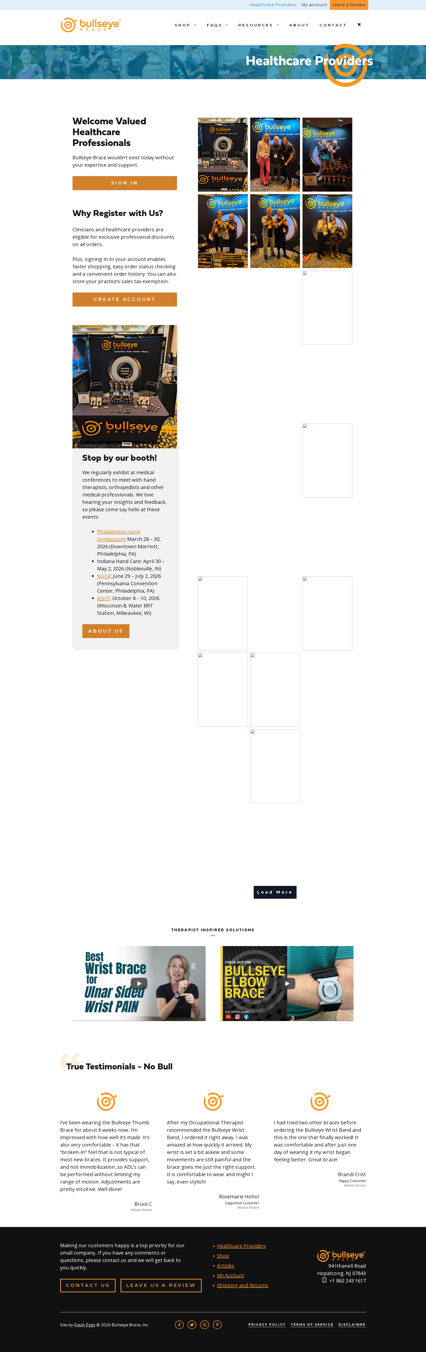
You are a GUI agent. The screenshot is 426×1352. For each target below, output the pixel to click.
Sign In (124, 183)
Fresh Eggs (84, 1325)
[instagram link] (204, 1324)
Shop (183, 25)
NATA (103, 576)
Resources (255, 25)
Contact (333, 25)
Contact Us (88, 1285)
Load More (275, 892)
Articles (225, 1265)
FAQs (214, 25)
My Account (230, 1275)
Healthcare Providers (273, 4)
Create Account (124, 299)
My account (314, 4)
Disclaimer (352, 1324)
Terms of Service (312, 1324)
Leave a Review (349, 4)
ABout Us (106, 631)
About (299, 25)
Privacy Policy (267, 1324)
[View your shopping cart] (359, 25)
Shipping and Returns (242, 1285)
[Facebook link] (179, 1324)
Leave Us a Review (161, 1285)
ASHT (103, 598)
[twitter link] (192, 1324)
